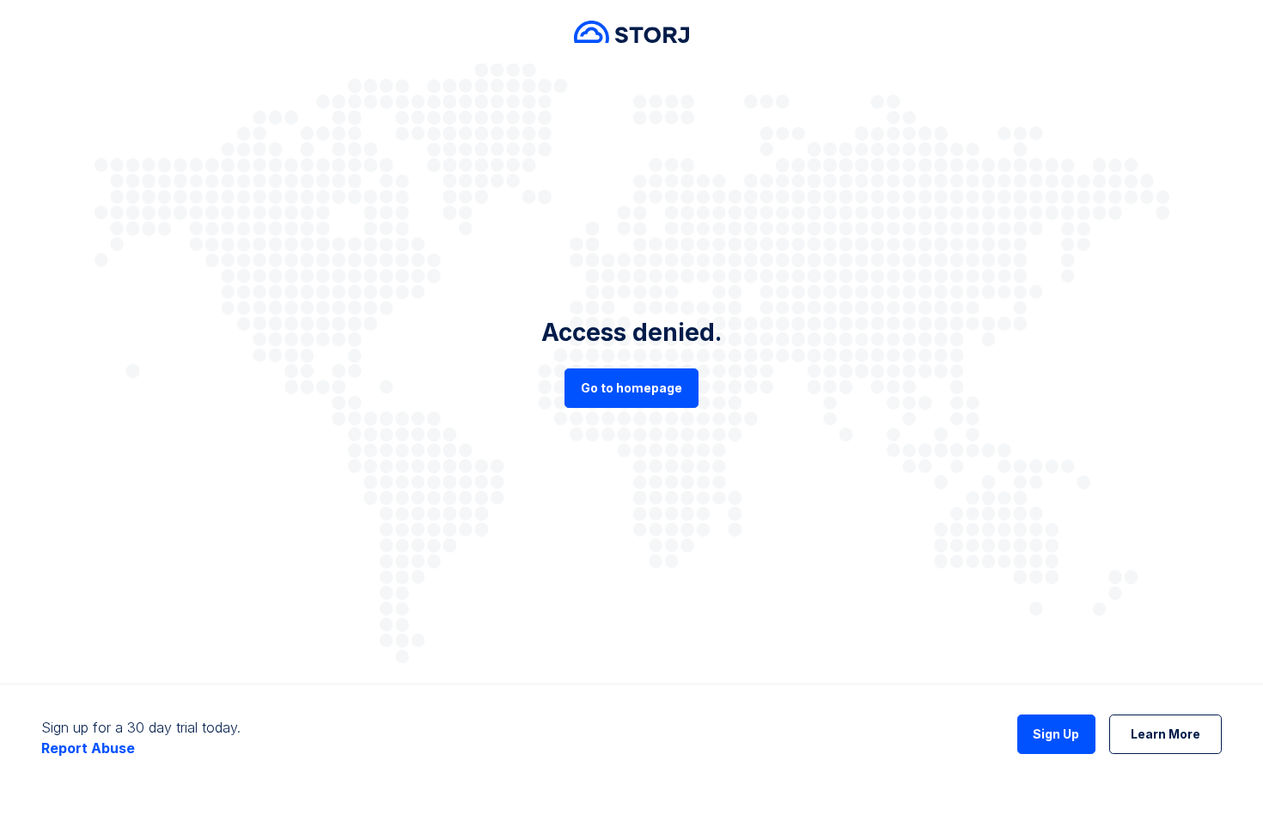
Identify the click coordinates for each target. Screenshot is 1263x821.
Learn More (1165, 734)
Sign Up (1056, 734)
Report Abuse (88, 748)
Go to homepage (631, 387)
